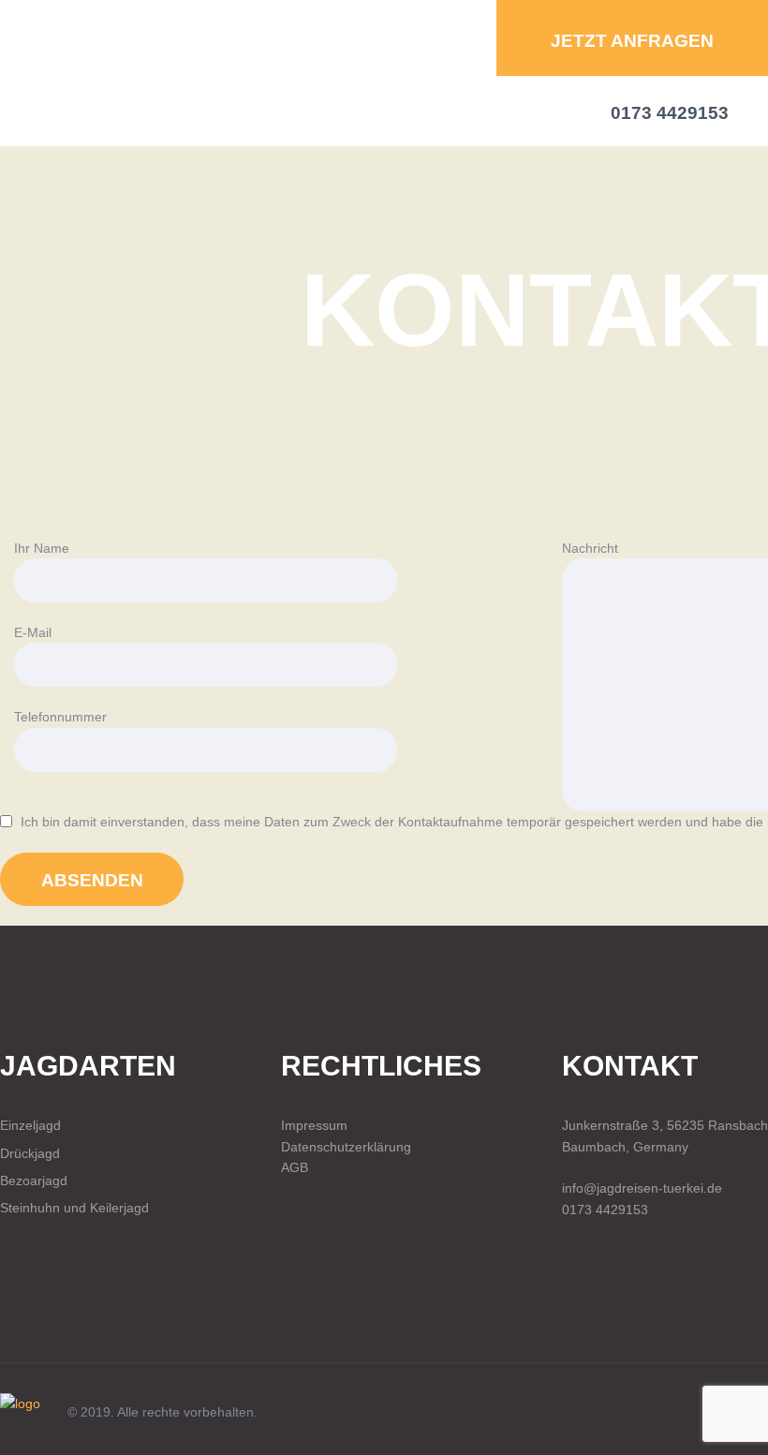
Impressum (314, 1125)
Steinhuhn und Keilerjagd (74, 1207)
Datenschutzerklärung (346, 1146)
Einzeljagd (30, 1125)
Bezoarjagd (33, 1180)
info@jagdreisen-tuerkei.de (642, 1187)
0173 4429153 (605, 1209)
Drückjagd (30, 1153)
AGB (294, 1167)
